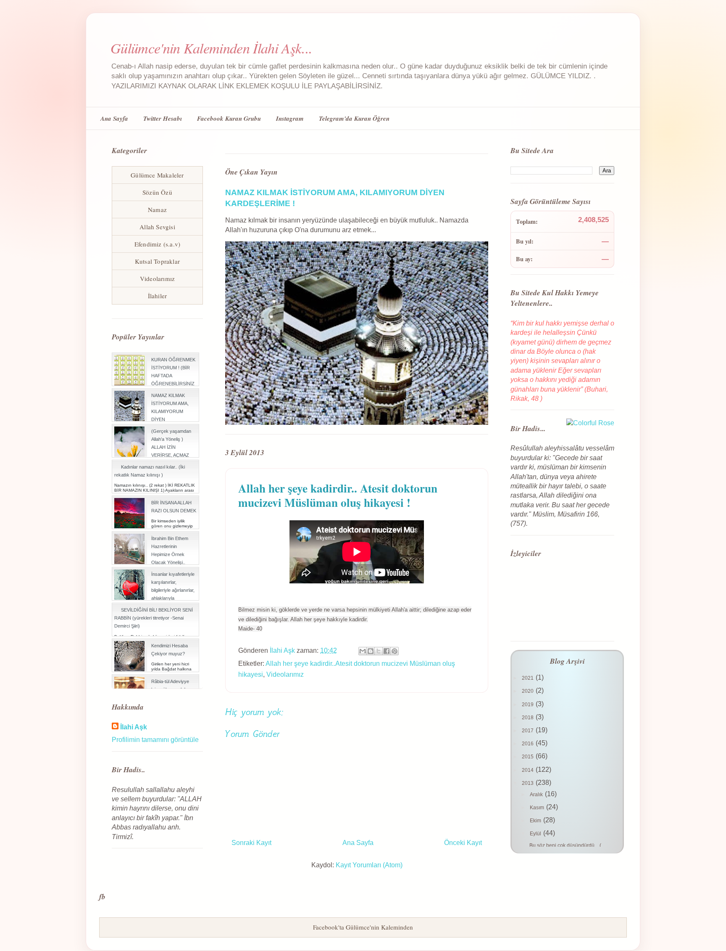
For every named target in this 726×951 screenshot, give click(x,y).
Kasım (537, 808)
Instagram (290, 118)
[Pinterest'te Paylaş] (394, 651)
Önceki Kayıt (463, 842)
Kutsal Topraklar (157, 261)
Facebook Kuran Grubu (229, 118)
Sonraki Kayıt (251, 842)
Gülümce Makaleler (157, 175)
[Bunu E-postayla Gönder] (362, 651)
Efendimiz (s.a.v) (157, 244)
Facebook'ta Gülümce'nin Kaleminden (363, 927)
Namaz (157, 209)
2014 (528, 770)
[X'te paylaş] (378, 651)
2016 (528, 744)
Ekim (536, 821)
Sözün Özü (157, 192)
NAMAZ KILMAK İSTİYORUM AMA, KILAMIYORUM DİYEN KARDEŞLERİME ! (170, 411)
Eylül (536, 834)
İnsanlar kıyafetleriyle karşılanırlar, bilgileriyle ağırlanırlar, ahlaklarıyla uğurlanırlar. (173, 590)
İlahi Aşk (133, 727)
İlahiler (157, 295)
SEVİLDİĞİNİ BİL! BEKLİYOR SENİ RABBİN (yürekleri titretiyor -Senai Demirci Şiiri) (153, 617)
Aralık (537, 794)
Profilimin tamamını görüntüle (155, 739)
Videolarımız (285, 674)
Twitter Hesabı (162, 118)
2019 (528, 704)
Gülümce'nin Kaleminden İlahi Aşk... (211, 47)
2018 (528, 718)
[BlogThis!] (370, 651)
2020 (528, 691)
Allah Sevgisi (157, 227)
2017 (528, 731)
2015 (528, 757)
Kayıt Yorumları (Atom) (369, 865)
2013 (528, 783)
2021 (528, 678)
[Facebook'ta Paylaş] (386, 651)
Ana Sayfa (114, 118)
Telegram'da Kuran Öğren (354, 118)
